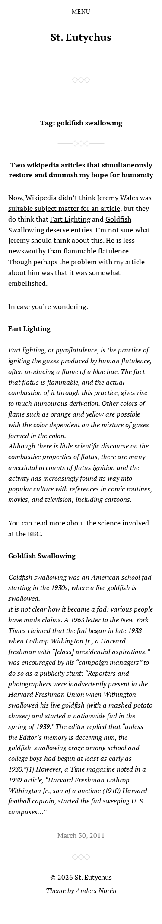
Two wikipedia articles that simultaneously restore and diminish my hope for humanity (81, 169)
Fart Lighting (70, 219)
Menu (81, 12)
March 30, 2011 (81, 835)
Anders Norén (96, 890)
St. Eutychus (81, 37)
